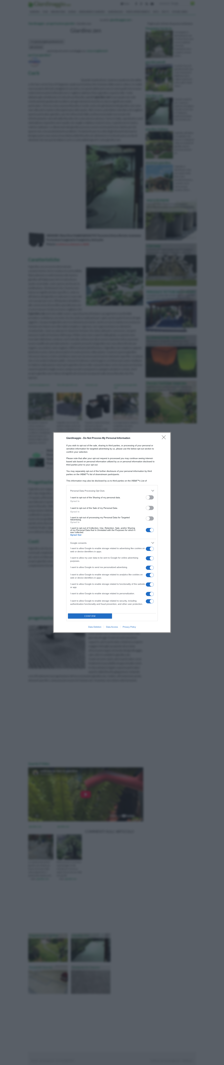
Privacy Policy (129, 627)
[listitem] (112, 490)
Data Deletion (94, 627)
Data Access (112, 627)
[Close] (165, 438)
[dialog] (112, 532)
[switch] (150, 497)
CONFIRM (90, 616)
